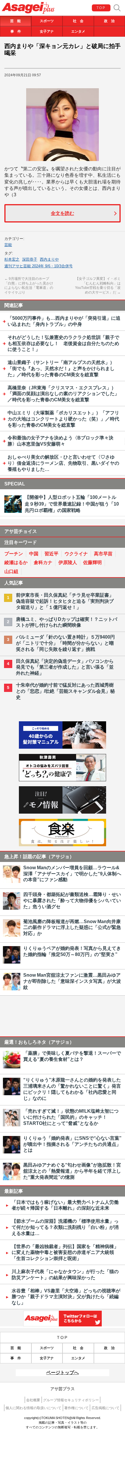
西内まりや (49, 259)
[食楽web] (62, 844)
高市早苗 (103, 553)
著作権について (76, 1408)
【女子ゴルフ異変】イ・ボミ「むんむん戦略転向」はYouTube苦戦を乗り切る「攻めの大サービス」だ (98, 285)
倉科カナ (43, 562)
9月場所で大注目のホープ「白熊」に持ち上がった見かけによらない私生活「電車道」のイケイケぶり (28, 285)
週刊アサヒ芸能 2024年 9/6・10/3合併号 (38, 266)
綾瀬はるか (16, 562)
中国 (33, 553)
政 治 (109, 21)
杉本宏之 (11, 259)
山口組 (11, 571)
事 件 (15, 31)
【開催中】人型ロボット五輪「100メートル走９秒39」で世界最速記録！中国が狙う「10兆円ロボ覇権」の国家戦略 (72, 504)
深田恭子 (29, 259)
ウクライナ (76, 553)
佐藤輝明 (92, 562)
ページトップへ (62, 1372)
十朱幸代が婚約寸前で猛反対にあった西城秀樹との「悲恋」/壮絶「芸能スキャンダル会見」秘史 (65, 691)
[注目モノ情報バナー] (62, 812)
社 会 (78, 21)
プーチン (13, 553)
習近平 (51, 553)
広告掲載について (105, 1408)
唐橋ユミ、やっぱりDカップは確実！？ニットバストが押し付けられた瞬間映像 (66, 622)
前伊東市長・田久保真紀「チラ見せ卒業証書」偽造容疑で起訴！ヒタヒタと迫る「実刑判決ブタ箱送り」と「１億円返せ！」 (65, 601)
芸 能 (15, 21)
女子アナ (47, 31)
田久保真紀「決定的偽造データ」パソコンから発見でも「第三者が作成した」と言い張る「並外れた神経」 (65, 667)
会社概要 (33, 1400)
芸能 (8, 245)
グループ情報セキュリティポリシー (71, 1400)
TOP (101, 8)
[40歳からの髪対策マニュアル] (62, 747)
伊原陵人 (67, 562)
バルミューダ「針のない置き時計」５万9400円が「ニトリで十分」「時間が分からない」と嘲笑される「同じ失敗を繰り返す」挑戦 (65, 643)
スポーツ (47, 21)
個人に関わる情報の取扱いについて (33, 1408)
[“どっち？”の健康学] (62, 779)
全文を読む (62, 213)
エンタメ (78, 31)
